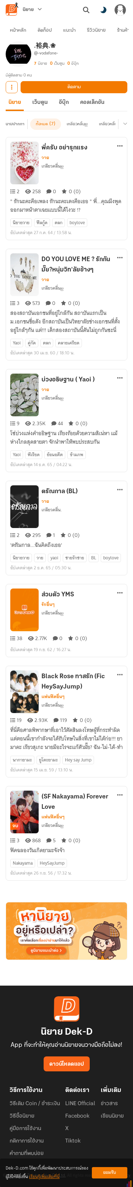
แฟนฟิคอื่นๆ (53, 697)
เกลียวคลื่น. (108, 124)
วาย (45, 157)
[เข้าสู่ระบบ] (120, 10)
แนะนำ (69, 30)
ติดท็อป (45, 30)
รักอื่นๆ (48, 604)
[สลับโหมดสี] (103, 10)
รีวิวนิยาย (96, 30)
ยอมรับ (109, 1172)
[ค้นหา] (86, 10)
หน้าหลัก (18, 30)
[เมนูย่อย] (124, 124)
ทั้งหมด (42, 124)
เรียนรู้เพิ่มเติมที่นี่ (44, 1177)
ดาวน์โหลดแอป (66, 1064)
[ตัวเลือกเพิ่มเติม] (12, 87)
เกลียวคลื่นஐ (77, 124)
